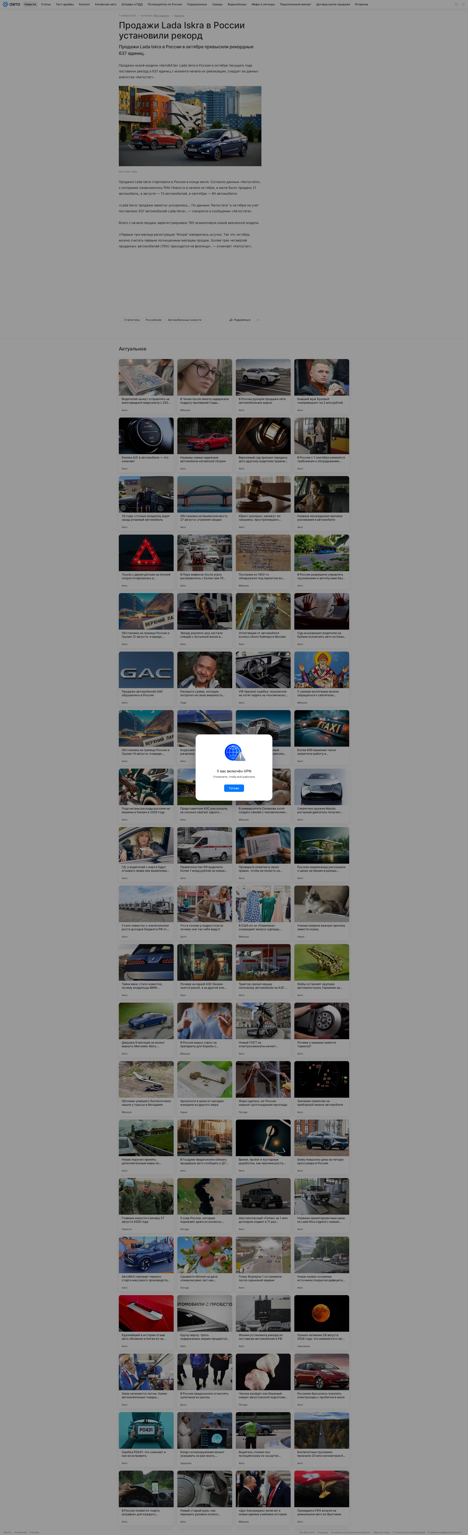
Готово (234, 788)
